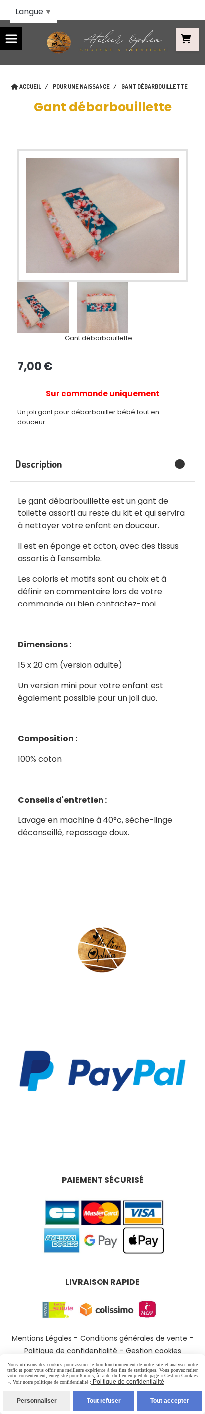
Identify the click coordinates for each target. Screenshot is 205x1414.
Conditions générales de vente (133, 1338)
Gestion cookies (153, 1351)
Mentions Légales (42, 1338)
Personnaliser (37, 1400)
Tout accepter (169, 1400)
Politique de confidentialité (70, 1351)
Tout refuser (104, 1400)
